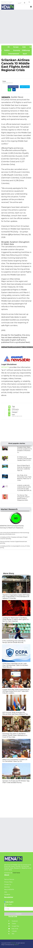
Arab (23, 47)
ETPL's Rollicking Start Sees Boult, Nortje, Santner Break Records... (14, 641)
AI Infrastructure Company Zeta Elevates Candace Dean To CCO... (24, 458)
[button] (24, 3)
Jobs (5, 892)
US (6, 47)
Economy (16, 50)
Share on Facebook (13, 86)
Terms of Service (9, 879)
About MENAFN (9, 889)
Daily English (9, 902)
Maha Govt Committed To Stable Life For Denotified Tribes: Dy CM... (14, 760)
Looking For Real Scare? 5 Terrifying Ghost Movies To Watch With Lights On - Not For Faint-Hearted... (16, 619)
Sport (24, 54)
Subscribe (18, 914)
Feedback (7, 894)
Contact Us (7, 884)
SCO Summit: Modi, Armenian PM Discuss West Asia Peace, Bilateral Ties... (15, 713)
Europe (15, 47)
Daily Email (14, 928)
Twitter (13, 923)
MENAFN (6, 97)
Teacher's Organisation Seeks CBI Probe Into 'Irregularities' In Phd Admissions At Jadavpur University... (15, 596)
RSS (12, 933)
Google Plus (15, 926)
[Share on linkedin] (14, 89)
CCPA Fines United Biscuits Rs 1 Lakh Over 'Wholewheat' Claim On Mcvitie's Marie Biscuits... (15, 665)
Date (4, 81)
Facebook (14, 921)
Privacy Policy (8, 882)
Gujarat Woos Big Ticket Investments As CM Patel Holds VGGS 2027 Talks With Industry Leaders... (15, 691)
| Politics (6, 50)
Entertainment (11, 54)
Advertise (7, 887)
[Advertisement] (16, 26)
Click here (16, 873)
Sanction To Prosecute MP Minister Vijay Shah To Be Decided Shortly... (16, 781)
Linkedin (14, 931)
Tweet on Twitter (25, 86)
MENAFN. (13, 943)
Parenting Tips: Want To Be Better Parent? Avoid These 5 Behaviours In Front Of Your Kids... (14, 735)
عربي (19, 3)
